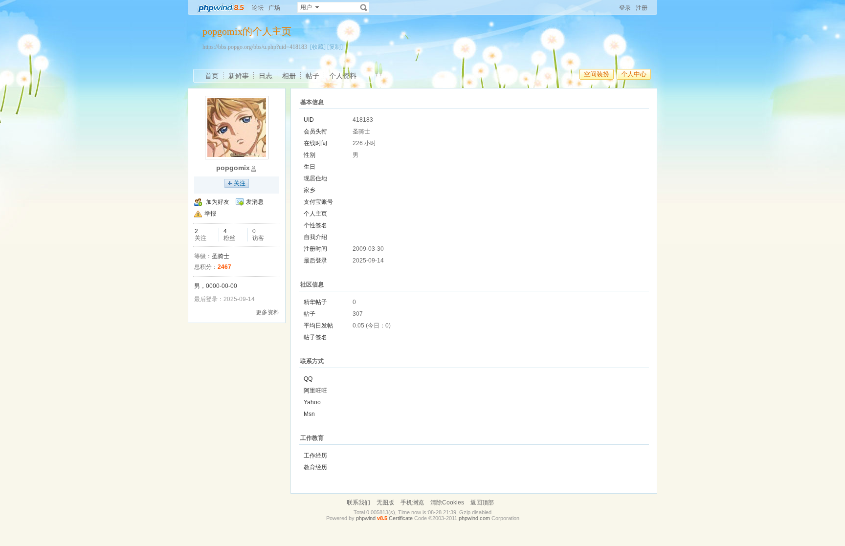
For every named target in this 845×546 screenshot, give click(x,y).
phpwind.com (474, 518)
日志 (265, 76)
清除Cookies (447, 502)
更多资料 (267, 312)
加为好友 (217, 201)
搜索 (364, 7)
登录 (625, 8)
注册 (641, 8)
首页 (212, 76)
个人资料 (342, 76)
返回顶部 (482, 502)
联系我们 (358, 502)
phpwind (366, 518)
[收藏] (318, 47)
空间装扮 (596, 74)
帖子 (312, 76)
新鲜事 (238, 76)
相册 (289, 76)
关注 (239, 183)
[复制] (335, 47)
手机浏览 (412, 502)
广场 (274, 8)
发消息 (255, 201)
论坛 (258, 8)
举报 (210, 213)
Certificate (401, 518)
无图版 (385, 502)
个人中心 (633, 74)
